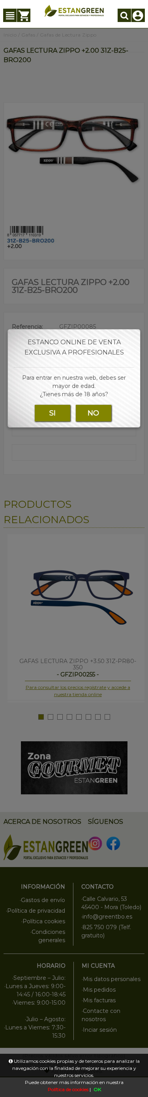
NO (93, 413)
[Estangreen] (74, 11)
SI (52, 413)
